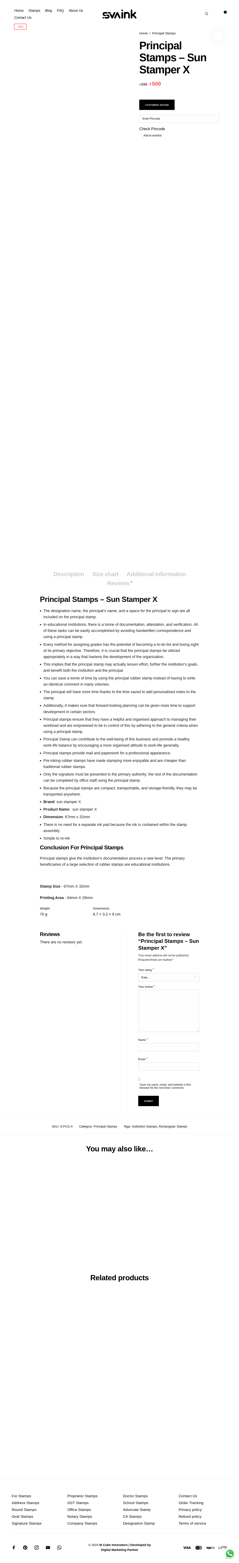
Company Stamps (82, 1523)
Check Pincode (152, 129)
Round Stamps (24, 1510)
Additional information (156, 574)
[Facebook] (14, 1547)
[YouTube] (48, 1547)
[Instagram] (36, 1547)
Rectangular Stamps (173, 1126)
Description (68, 574)
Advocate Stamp (137, 1510)
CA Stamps (132, 1516)
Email (143, 1059)
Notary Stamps (79, 1516)
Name (143, 1039)
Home (143, 33)
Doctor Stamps (135, 1496)
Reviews (119, 583)
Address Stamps (25, 1503)
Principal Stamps (164, 33)
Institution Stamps (144, 1126)
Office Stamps (79, 1510)
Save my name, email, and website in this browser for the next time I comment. (165, 1086)
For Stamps (21, 1496)
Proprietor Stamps (82, 1496)
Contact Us (188, 1496)
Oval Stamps (22, 1516)
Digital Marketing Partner (119, 1550)
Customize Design (157, 105)
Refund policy (190, 1516)
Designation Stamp (139, 1523)
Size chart (105, 574)
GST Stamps (78, 1503)
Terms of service (192, 1523)
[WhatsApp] (59, 1547)
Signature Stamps (27, 1523)
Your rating (146, 969)
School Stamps (135, 1503)
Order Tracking (191, 1503)
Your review (146, 986)
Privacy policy (190, 1510)
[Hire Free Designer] (230, 1553)
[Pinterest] (25, 1547)
